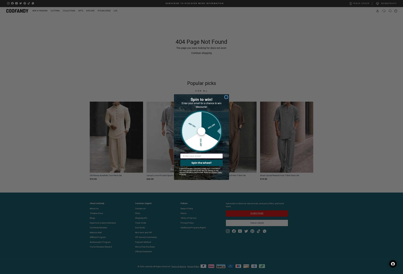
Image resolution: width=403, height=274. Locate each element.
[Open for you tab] (393, 264)
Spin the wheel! (201, 163)
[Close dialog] (226, 97)
